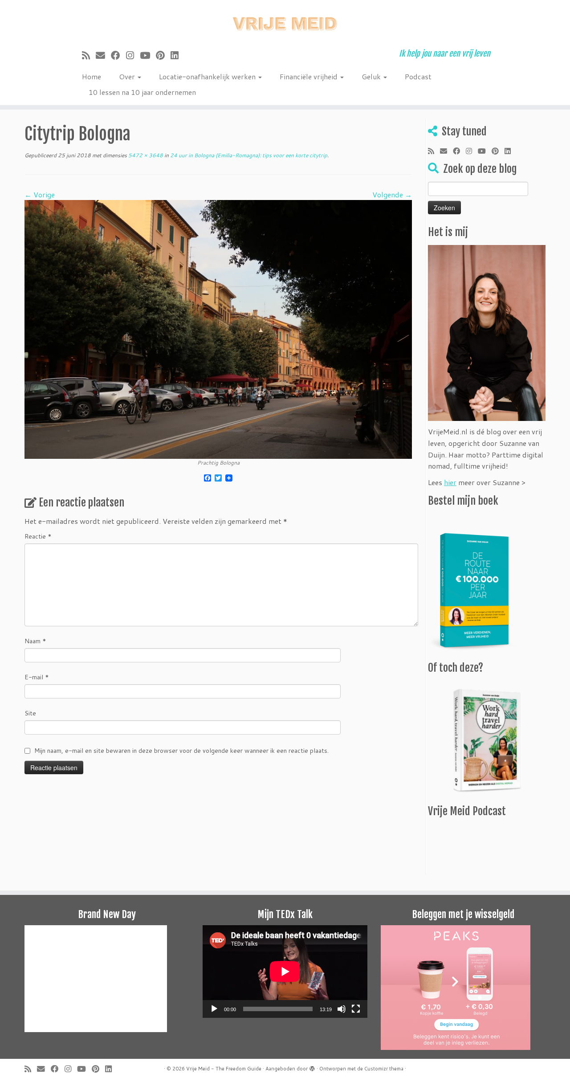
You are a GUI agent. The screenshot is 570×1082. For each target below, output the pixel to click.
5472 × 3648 (145, 155)
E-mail (36, 677)
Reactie (38, 536)
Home (91, 76)
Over (128, 76)
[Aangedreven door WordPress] (312, 1067)
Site (30, 713)
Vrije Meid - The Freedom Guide (223, 1068)
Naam (35, 641)
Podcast (418, 76)
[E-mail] (103, 55)
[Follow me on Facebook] (118, 55)
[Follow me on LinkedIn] (177, 55)
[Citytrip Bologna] (218, 328)
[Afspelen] (214, 1008)
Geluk (372, 76)
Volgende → (392, 194)
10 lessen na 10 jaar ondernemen (142, 92)
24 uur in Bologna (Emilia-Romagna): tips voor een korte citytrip (248, 155)
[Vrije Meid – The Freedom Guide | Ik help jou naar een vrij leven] (285, 21)
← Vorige (39, 194)
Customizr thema (383, 1068)
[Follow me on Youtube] (148, 55)
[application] (285, 971)
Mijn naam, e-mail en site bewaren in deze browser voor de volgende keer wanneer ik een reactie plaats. (181, 750)
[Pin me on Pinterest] (163, 55)
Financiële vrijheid (309, 76)
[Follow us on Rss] (89, 55)
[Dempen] (341, 1008)
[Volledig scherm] (355, 1008)
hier (450, 482)
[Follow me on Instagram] (133, 55)
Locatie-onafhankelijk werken (208, 76)
